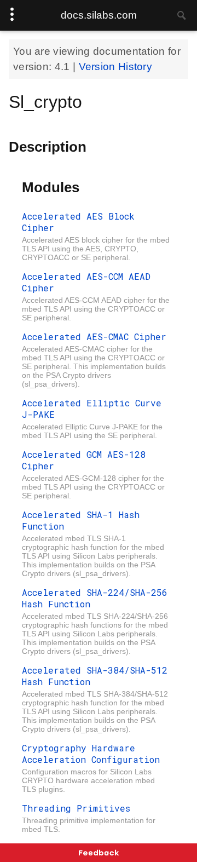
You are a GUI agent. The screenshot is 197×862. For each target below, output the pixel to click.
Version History (116, 66)
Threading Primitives (76, 808)
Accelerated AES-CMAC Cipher (94, 336)
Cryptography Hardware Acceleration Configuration (91, 753)
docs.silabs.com (99, 15)
